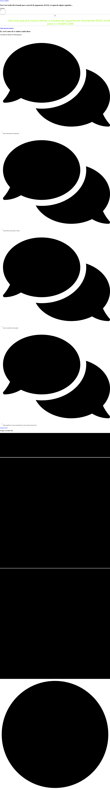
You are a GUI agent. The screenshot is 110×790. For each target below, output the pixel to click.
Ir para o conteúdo (4, 0)
